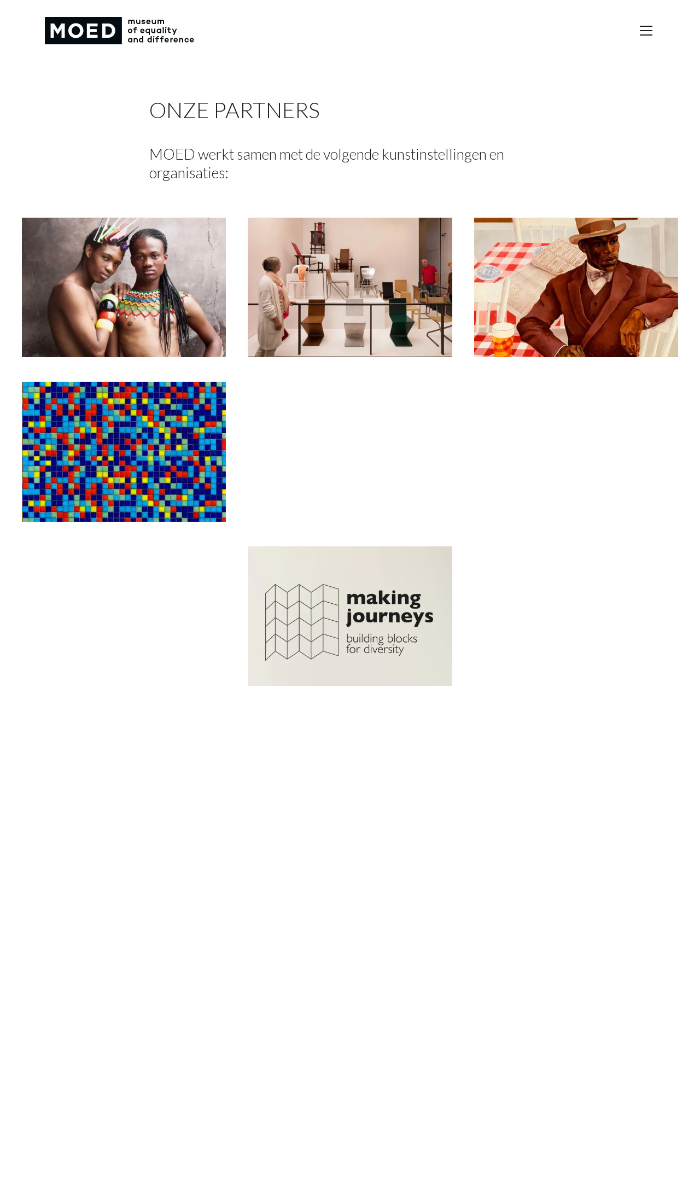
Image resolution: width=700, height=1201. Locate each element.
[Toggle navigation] (646, 30)
